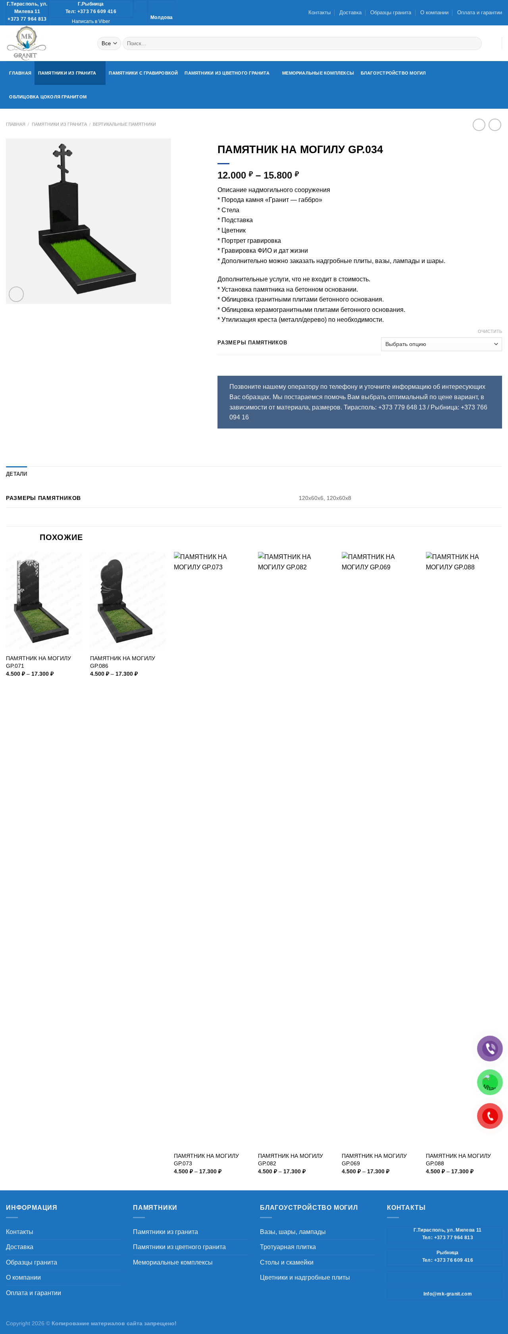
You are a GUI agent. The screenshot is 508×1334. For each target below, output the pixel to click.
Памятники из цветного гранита (227, 73)
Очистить (490, 331)
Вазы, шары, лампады (293, 1231)
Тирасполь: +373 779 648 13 (384, 407)
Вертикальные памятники (124, 124)
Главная (20, 73)
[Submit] (474, 43)
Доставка (350, 12)
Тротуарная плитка (288, 1247)
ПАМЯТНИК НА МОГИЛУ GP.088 (458, 1160)
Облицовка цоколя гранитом (48, 96)
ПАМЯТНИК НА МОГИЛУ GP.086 (122, 662)
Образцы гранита (390, 12)
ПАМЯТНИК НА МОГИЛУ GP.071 (38, 662)
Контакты (319, 12)
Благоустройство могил (393, 73)
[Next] (502, 870)
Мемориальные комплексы (318, 73)
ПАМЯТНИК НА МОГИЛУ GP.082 (290, 1160)
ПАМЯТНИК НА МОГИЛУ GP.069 (374, 1160)
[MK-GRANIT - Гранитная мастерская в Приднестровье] (45, 43)
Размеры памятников (252, 343)
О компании (434, 12)
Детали (16, 474)
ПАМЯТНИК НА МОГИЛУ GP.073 (206, 1160)
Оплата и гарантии (479, 12)
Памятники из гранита (67, 73)
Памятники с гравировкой (143, 73)
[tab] (16, 474)
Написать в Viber (91, 21)
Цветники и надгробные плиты (305, 1277)
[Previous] (6, 870)
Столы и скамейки (287, 1262)
